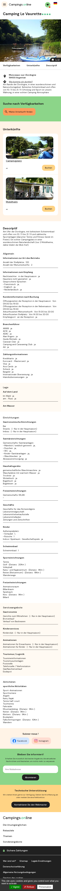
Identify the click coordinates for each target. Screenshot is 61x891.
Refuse (30, 887)
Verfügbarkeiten (11, 65)
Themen (7, 836)
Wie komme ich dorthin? (18, 81)
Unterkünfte (33, 65)
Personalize (45, 887)
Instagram (44, 741)
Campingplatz (14, 160)
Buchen (48, 167)
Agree (16, 887)
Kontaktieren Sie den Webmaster (30, 804)
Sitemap (24, 861)
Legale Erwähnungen (41, 861)
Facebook (22, 741)
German (55, 3)
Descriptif (51, 65)
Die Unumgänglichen (15, 824)
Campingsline (20, 4)
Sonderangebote (12, 841)
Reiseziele (8, 830)
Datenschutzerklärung (14, 866)
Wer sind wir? (9, 861)
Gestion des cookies (13, 877)
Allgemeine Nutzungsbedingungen (19, 872)
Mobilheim (12, 201)
